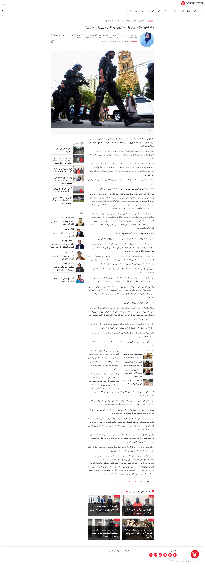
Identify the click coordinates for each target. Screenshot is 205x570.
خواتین (189, 11)
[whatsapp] (151, 555)
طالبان (130, 482)
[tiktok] (155, 555)
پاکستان (200, 11)
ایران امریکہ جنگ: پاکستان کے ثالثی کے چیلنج (62, 223)
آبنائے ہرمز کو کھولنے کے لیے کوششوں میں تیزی (62, 190)
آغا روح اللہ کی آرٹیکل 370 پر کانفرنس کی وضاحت (63, 280)
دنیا (195, 11)
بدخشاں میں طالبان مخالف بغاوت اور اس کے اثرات (64, 268)
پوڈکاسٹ (129, 11)
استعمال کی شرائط (129, 551)
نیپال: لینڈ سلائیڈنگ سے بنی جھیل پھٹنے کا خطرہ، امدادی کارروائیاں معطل (62, 160)
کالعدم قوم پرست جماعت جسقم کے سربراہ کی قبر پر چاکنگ (132, 382)
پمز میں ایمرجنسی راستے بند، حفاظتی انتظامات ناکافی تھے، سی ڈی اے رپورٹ (105, 533)
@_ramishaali (124, 41)
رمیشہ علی (133, 41)
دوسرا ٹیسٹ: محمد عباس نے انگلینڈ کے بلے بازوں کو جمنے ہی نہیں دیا (62, 200)
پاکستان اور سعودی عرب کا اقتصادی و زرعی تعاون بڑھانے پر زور (104, 509)
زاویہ (158, 11)
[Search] (3, 11)
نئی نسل (181, 11)
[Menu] (4, 4)
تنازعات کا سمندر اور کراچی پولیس (63, 234)
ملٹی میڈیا (152, 11)
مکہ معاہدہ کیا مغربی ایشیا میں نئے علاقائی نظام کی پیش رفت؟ (62, 246)
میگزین (137, 11)
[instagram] (165, 555)
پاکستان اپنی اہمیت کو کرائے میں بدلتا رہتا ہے (63, 257)
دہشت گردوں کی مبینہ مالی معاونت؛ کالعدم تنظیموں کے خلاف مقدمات (133, 373)
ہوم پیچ (152, 20)
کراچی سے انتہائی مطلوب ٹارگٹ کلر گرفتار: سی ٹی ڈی (138, 511)
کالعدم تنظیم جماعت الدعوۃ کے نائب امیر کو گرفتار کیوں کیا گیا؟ (132, 356)
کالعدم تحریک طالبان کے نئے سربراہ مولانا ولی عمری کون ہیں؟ (132, 363)
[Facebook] (175, 555)
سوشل (175, 11)
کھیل (164, 11)
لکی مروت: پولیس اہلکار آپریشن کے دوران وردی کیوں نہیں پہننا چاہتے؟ (138, 533)
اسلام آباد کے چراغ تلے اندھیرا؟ (64, 150)
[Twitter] (170, 555)
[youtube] (160, 555)
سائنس (144, 11)
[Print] (52, 41)
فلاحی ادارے (138, 482)
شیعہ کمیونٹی (122, 482)
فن (169, 11)
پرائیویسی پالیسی (114, 551)
